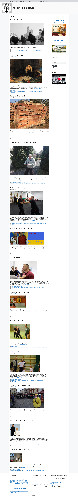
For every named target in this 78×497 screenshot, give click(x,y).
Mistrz (17, 347)
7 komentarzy (13, 184)
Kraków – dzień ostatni (17, 320)
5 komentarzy (13, 51)
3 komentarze (13, 288)
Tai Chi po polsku (23, 7)
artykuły (12, 91)
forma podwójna (23, 183)
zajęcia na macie (43, 252)
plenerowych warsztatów (55, 482)
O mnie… (16, 1)
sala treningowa (28, 287)
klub (16, 50)
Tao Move (39, 91)
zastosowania (44, 223)
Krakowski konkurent (17, 55)
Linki (33, 1)
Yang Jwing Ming (42, 347)
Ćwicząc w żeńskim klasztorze (20, 449)
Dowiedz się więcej (37, 88)
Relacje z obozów (13, 286)
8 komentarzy (13, 92)
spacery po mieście (34, 183)
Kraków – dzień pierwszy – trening (21, 352)
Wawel (40, 183)
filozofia (15, 91)
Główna (11, 1)
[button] (67, 1)
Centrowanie (13, 287)
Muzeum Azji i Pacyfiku (13, 482)
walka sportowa (36, 252)
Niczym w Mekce (15, 257)
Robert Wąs (23, 50)
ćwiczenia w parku (18, 183)
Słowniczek (42, 1)
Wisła (44, 183)
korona (19, 50)
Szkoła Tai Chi (22, 1)
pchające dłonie (18, 483)
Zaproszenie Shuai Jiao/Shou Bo (21, 228)
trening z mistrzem (37, 347)
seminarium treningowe (29, 223)
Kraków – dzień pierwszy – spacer (21, 385)
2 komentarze (13, 138)
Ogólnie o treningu (18, 222)
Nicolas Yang (28, 444)
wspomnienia (39, 50)
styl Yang (26, 487)
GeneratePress (45, 495)
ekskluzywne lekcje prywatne (55, 485)
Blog (11, 90)
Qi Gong (19, 470)
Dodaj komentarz (13, 253)
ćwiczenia (26, 491)
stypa (26, 50)
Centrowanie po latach (17, 96)
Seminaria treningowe (22, 182)
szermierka (12, 488)
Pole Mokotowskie (25, 483)
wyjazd (43, 470)
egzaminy (12, 347)
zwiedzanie (41, 380)
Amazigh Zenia (13, 252)
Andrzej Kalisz (20, 477)
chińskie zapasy (17, 252)
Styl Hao (19, 487)
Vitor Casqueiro (32, 50)
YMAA (43, 50)
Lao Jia (13, 481)
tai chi (32, 91)
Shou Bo (29, 252)
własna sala (36, 50)
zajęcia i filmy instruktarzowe (56, 483)
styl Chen (30, 91)
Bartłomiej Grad (13, 223)
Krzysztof (36, 484)
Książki (29, 1)
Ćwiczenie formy (13, 182)
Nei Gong (18, 482)
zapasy (41, 223)
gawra (12, 50)
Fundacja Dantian (19, 480)
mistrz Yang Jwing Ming (23, 444)
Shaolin (34, 287)
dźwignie (16, 444)
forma (14, 480)
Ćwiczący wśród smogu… (18, 188)
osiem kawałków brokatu (24, 482)
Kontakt (47, 1)
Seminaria (31, 287)
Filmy (37, 1)
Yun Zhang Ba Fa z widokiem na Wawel (23, 142)
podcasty (27, 91)
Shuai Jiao (32, 252)
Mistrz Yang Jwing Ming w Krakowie (22, 420)
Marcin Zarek (23, 91)
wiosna (42, 183)
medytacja (16, 481)
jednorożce (17, 91)
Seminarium (34, 444)
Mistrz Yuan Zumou (25, 252)
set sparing (15, 137)
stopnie (28, 347)
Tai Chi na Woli (35, 91)
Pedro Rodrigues (19, 287)
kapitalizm (14, 50)
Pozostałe (12, 49)
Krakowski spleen (16, 19)
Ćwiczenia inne (13, 469)
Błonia (14, 183)
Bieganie (12, 183)
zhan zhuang (22, 491)
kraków (21, 50)
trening (28, 50)
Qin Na (19, 347)
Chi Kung (22, 479)
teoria (41, 91)
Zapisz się (54, 65)
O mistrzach (12, 379)
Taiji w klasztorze (33, 470)
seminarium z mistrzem (24, 470)
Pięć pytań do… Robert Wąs (19, 292)
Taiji (32, 347)
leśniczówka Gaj (15, 470)
